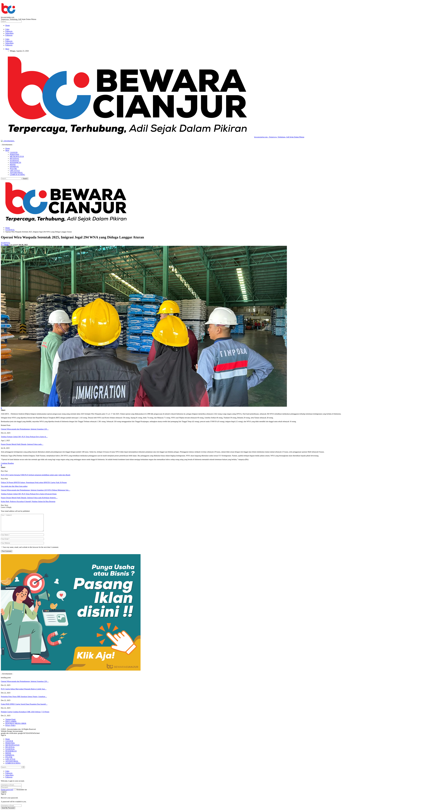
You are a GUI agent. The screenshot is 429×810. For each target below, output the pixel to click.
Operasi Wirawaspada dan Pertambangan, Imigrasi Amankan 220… (25, 429)
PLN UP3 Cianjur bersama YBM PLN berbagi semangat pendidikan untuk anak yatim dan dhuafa (35, 475)
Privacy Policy (10, 725)
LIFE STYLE (15, 170)
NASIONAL (14, 160)
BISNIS (13, 164)
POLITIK (13, 168)
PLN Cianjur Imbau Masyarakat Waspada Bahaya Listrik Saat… (23, 689)
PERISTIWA (14, 154)
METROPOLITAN (17, 156)
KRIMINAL (14, 166)
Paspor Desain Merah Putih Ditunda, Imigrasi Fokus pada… (22, 444)
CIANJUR (14, 152)
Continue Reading (7, 463)
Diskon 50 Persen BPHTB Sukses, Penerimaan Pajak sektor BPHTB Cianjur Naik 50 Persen (34, 482)
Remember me (22, 790)
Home (7, 25)
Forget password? (7, 790)
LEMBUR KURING (17, 175)
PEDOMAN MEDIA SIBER (15, 723)
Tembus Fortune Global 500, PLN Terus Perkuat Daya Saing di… (24, 437)
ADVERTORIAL (16, 173)
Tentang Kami (10, 719)
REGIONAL (14, 158)
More (7, 49)
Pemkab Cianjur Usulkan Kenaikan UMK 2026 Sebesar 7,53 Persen (25, 712)
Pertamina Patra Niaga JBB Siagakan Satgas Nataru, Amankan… (24, 696)
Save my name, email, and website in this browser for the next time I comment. (31, 547)
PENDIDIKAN (15, 162)
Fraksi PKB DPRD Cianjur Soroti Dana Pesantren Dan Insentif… (24, 704)
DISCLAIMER (10, 721)
